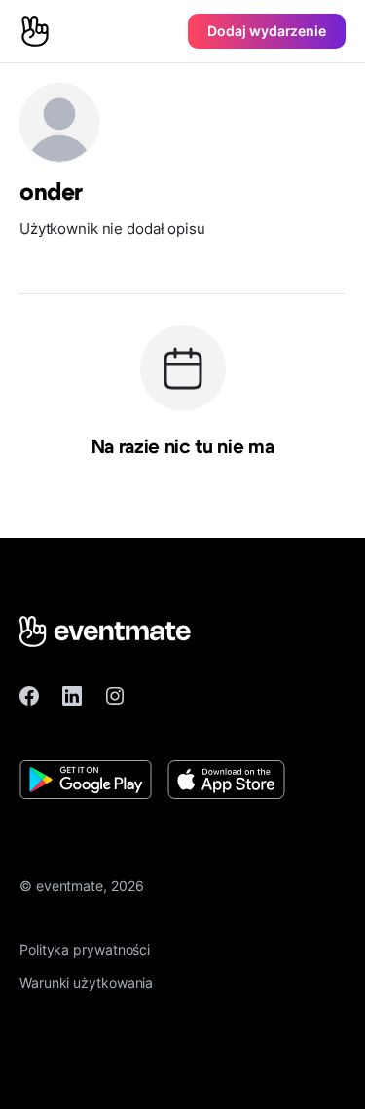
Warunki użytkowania (86, 983)
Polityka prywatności (84, 949)
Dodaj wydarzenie (266, 30)
